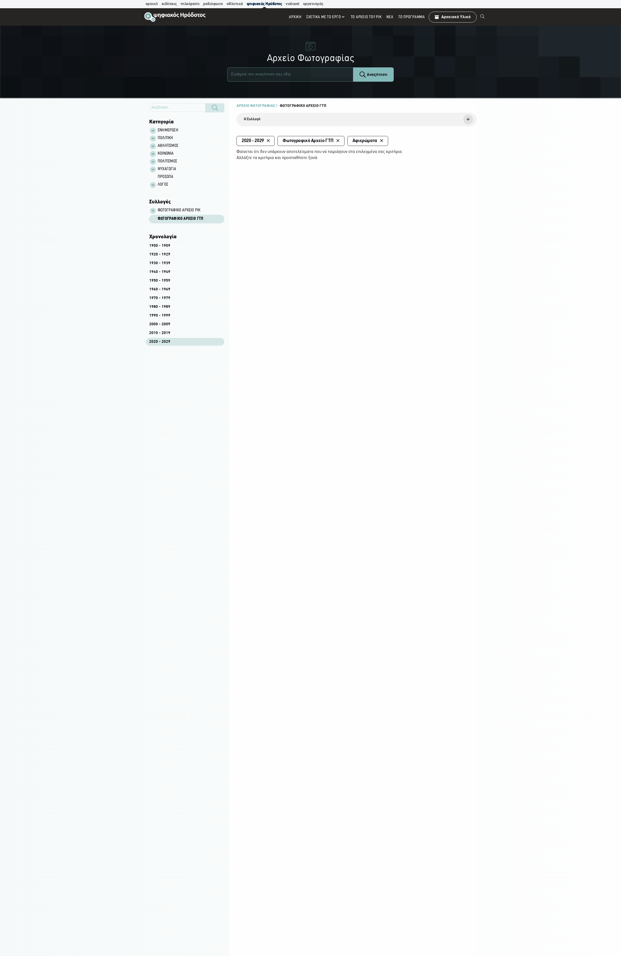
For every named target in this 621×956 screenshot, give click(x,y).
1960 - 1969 (159, 289)
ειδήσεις (169, 4)
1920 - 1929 (159, 254)
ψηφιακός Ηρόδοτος (264, 4)
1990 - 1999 (159, 315)
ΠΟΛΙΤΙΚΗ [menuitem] (165, 138)
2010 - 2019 (159, 333)
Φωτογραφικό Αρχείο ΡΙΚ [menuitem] (179, 210)
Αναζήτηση (376, 75)
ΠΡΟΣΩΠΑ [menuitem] (165, 177)
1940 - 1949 (159, 272)
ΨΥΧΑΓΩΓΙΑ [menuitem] (167, 169)
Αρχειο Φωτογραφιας (256, 106)
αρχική (152, 4)
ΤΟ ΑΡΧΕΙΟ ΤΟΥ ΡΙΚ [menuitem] (366, 17)
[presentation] (357, 119)
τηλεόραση (190, 4)
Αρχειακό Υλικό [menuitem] (456, 17)
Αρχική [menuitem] (295, 17)
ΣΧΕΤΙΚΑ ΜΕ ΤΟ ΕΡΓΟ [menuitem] (323, 17)
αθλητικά (235, 4)
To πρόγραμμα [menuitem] (411, 17)
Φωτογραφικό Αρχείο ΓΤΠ (180, 219)
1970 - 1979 (159, 298)
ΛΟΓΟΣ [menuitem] (163, 185)
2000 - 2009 (159, 324)
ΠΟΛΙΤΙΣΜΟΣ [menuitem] (167, 161)
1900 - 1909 (159, 245)
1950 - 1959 (159, 280)
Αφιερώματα (364, 141)
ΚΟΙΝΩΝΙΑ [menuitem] (166, 153)
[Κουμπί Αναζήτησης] (214, 107)
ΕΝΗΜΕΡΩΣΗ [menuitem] (168, 130)
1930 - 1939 (159, 263)
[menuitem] (482, 17)
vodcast (292, 4)
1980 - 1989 (159, 307)
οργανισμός (313, 4)
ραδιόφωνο (213, 4)
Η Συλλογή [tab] (252, 119)
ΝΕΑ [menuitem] (389, 17)
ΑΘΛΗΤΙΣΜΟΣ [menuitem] (168, 146)
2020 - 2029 (159, 341)
